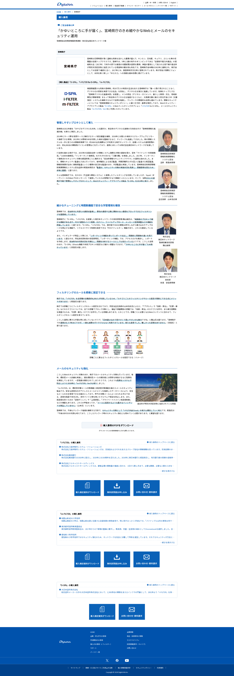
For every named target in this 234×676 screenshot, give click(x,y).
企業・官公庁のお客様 (98, 636)
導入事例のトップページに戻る (162, 442)
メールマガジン (149, 6)
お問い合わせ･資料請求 (146, 488)
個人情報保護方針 (124, 668)
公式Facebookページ (117, 660)
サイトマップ (75, 668)
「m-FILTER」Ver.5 (99, 109)
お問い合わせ (163, 2)
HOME (59, 12)
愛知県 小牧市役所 (118, 535)
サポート (173, 6)
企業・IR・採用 (150, 2)
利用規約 (160, 668)
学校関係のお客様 (96, 640)
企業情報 (130, 632)
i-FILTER (84, 82)
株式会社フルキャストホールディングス (118, 464)
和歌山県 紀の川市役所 (118, 519)
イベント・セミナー (134, 6)
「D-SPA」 (73, 82)
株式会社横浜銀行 (118, 456)
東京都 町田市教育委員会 (118, 527)
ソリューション (97, 6)
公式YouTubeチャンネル (127, 660)
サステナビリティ (133, 640)
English (173, 2)
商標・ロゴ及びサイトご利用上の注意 (99, 668)
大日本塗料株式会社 (116, 590)
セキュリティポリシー (144, 668)
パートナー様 (162, 6)
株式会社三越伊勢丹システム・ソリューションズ (118, 448)
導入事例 (109, 6)
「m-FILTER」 (105, 82)
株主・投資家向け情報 (135, 636)
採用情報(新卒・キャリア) (136, 644)
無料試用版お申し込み (117, 488)
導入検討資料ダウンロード (87, 488)
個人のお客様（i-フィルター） (101, 644)
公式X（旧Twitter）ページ (107, 660)
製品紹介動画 (119, 6)
